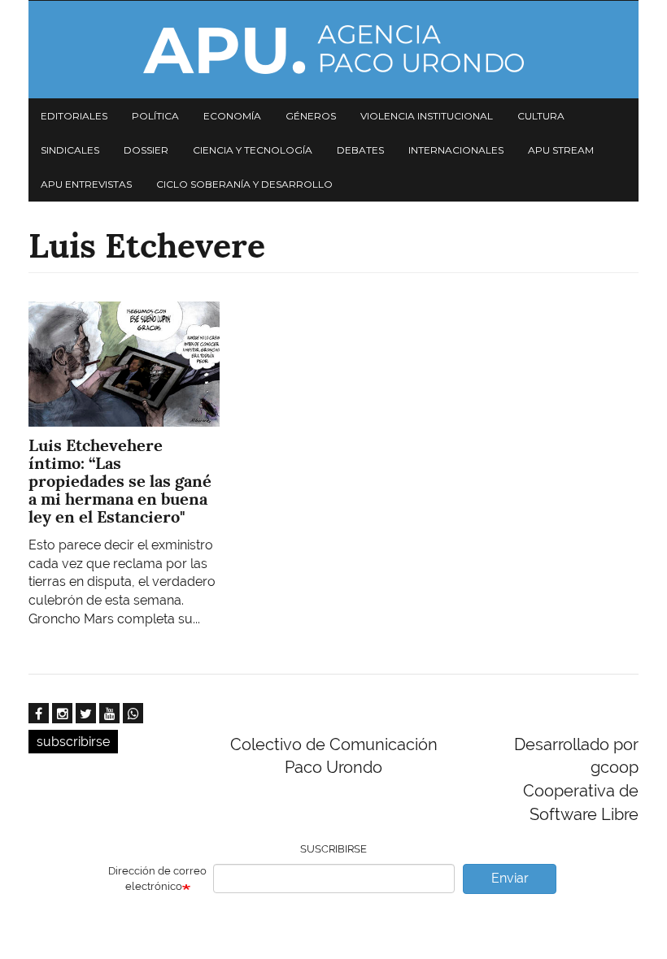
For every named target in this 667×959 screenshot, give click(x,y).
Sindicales (70, 150)
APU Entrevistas (86, 184)
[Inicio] (333, 49)
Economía (232, 116)
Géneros (311, 116)
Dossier (146, 150)
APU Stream (561, 150)
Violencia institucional (426, 116)
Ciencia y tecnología (252, 150)
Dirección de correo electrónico (157, 878)
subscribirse (73, 741)
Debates (360, 150)
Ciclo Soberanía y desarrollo (244, 184)
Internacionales (456, 150)
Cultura (541, 116)
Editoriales (74, 116)
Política (155, 116)
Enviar (510, 878)
